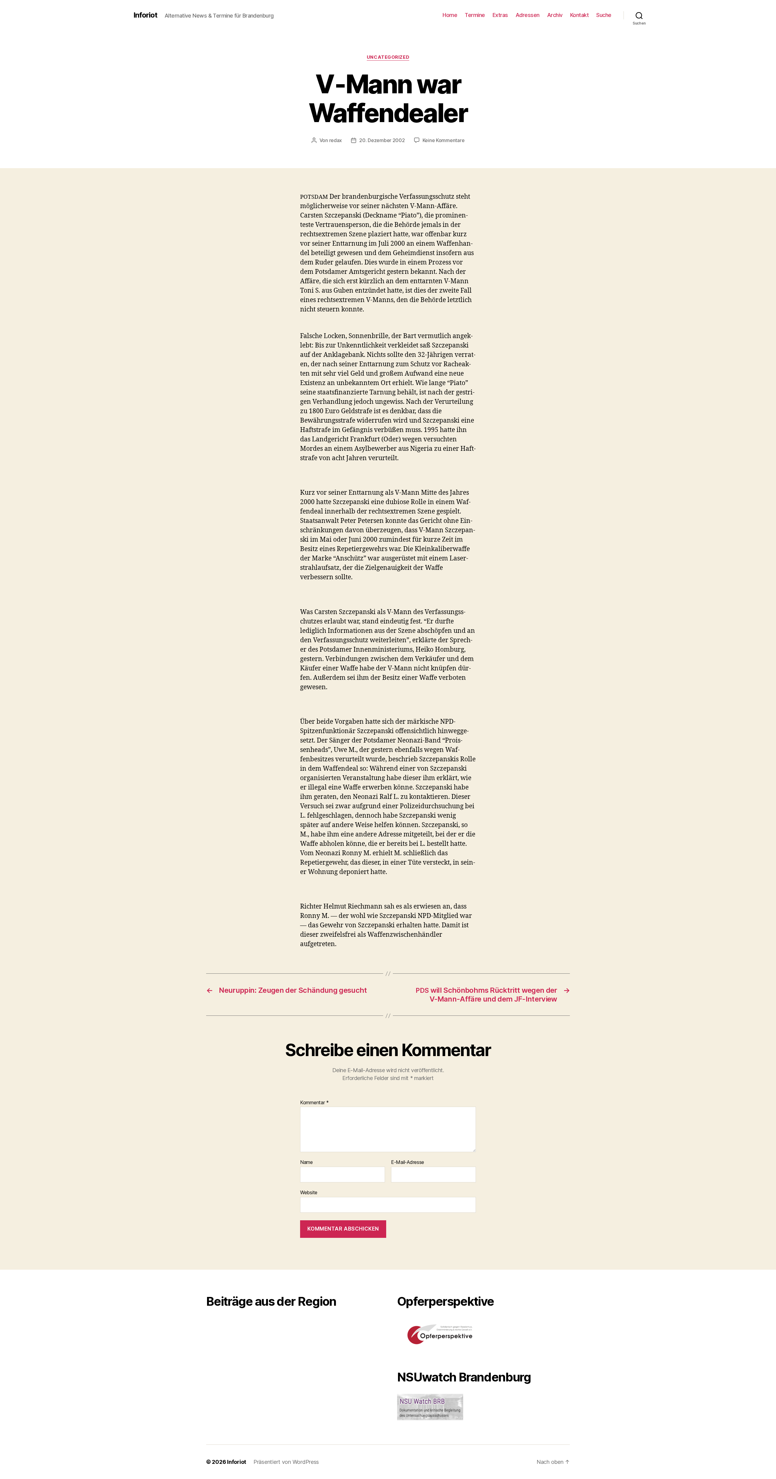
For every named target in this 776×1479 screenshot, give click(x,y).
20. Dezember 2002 (382, 140)
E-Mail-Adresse (407, 1162)
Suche (603, 15)
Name (306, 1162)
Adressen (528, 15)
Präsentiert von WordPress (286, 1462)
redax (335, 140)
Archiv (555, 15)
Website (308, 1192)
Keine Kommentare (444, 140)
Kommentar (314, 1102)
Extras (500, 15)
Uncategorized (388, 57)
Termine (475, 15)
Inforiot (145, 15)
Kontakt (579, 15)
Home (450, 15)
